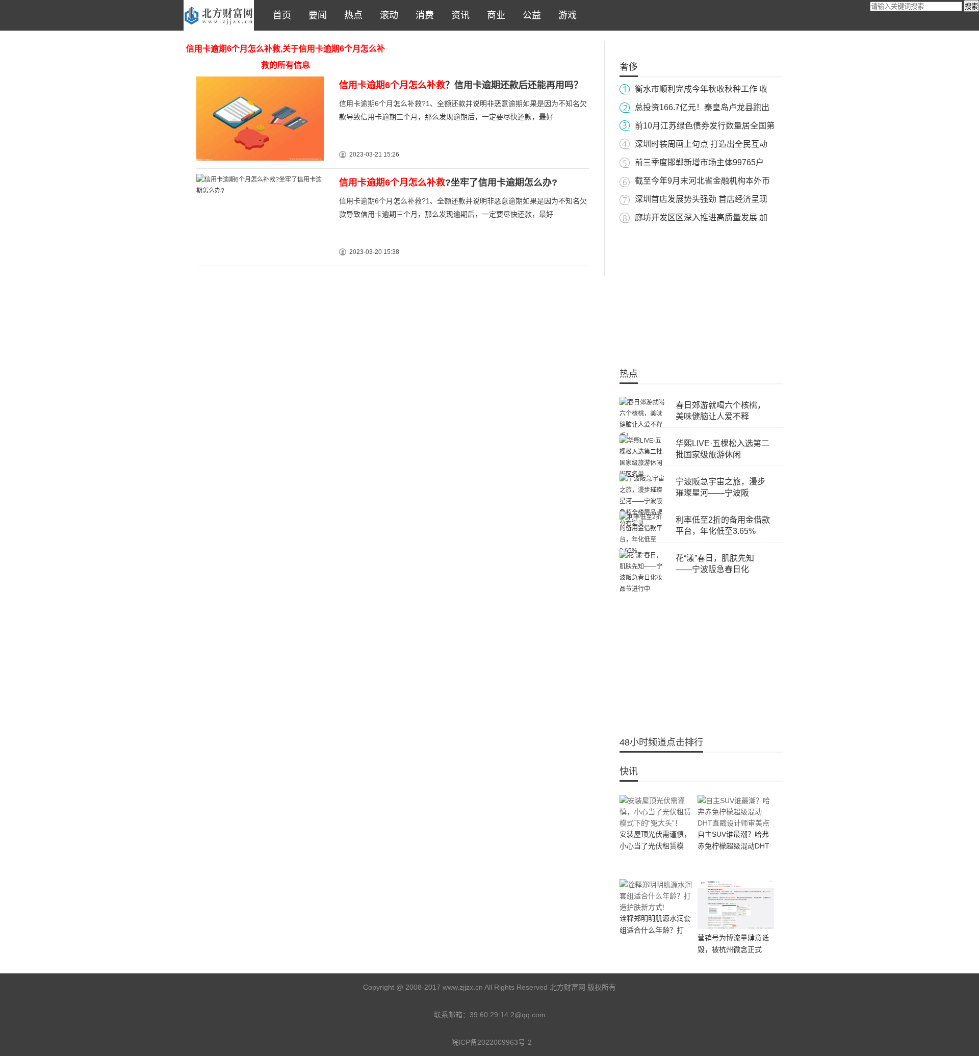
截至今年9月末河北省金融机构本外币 (702, 180)
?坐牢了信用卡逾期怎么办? (448, 182)
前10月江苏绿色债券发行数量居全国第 (705, 125)
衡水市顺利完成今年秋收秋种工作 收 (701, 89)
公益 (529, 15)
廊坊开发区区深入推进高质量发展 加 (701, 217)
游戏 (565, 15)
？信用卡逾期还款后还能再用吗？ (461, 85)
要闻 (315, 15)
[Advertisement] (701, 290)
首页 (279, 15)
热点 (351, 15)
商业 (493, 15)
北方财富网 (219, 15)
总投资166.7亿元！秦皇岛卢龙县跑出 (702, 107)
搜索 (971, 6)
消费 (422, 15)
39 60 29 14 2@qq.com (508, 1015)
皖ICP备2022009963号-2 (491, 1042)
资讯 (458, 15)
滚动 (386, 15)
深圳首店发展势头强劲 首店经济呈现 (701, 199)
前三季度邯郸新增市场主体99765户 (699, 162)
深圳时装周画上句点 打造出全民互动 (701, 144)
